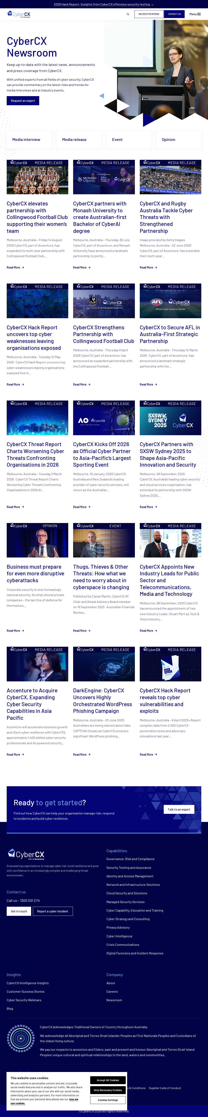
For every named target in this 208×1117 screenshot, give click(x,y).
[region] (66, 1091)
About (110, 983)
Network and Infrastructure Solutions (133, 884)
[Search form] (128, 14)
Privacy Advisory (118, 927)
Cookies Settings (108, 1100)
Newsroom (114, 1000)
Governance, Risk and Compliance (130, 859)
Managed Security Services (125, 902)
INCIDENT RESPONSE (149, 14)
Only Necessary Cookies (108, 1090)
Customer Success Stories (25, 991)
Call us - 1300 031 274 (23, 900)
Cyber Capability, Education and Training (134, 910)
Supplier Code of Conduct (165, 1088)
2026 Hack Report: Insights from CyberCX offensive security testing (102, 4)
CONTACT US (174, 14)
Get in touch (19, 911)
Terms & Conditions (133, 1088)
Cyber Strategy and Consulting (128, 919)
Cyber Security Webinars (24, 1000)
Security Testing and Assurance (128, 867)
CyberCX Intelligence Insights (28, 983)
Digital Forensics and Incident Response (135, 953)
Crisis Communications (122, 944)
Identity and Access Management (129, 876)
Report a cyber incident (53, 911)
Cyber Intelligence (119, 936)
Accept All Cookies (108, 1080)
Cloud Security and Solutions (126, 893)
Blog (10, 1008)
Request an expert (23, 100)
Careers (112, 991)
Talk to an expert (179, 809)
